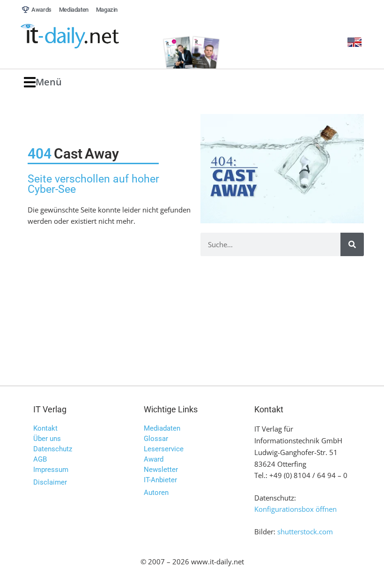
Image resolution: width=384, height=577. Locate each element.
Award (153, 459)
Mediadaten (162, 428)
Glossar (156, 438)
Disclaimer (50, 482)
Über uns (47, 438)
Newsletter (161, 469)
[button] (43, 82)
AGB (40, 459)
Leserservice (164, 449)
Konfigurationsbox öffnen (295, 509)
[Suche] (352, 244)
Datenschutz (52, 449)
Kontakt (45, 428)
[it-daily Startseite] (86, 36)
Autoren (156, 492)
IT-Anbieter (160, 480)
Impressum (50, 469)
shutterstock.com (305, 531)
